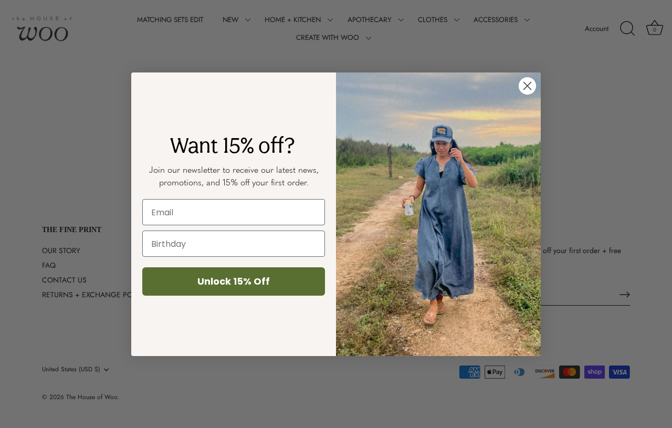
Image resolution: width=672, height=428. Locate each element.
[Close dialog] (527, 86)
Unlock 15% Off (233, 281)
